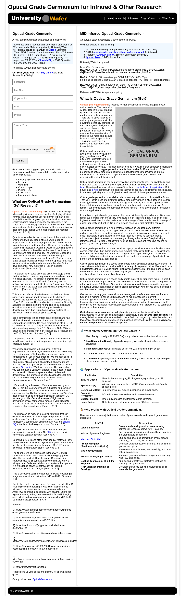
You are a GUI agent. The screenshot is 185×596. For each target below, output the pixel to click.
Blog (143, 18)
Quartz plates (93, 57)
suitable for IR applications (150, 187)
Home (110, 18)
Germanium (27, 367)
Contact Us (154, 18)
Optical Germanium (42, 579)
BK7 (49, 432)
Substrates (132, 18)
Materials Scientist (91, 439)
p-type (95, 190)
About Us (120, 18)
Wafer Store (168, 18)
